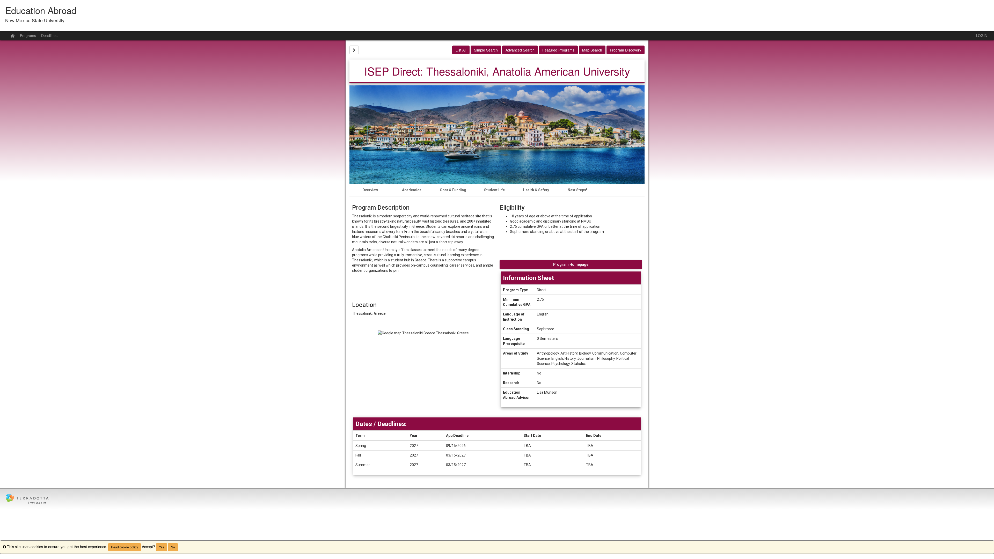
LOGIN (981, 35)
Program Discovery (625, 50)
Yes (161, 547)
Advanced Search (520, 50)
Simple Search (486, 50)
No (173, 547)
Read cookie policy (124, 547)
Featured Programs (558, 50)
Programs (28, 35)
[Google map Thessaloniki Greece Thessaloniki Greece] (423, 366)
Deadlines (49, 35)
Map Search (592, 50)
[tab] (370, 190)
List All (461, 50)
